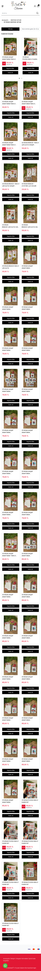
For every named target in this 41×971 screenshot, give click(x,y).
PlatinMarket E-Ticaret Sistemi (15, 968)
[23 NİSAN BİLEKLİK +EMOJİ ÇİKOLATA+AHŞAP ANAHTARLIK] (30, 131)
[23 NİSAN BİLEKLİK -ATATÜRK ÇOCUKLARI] (30, 172)
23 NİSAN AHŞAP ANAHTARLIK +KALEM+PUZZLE (27, 555)
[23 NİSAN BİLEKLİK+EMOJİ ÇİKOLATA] (11, 255)
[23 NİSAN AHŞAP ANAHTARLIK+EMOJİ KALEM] (30, 90)
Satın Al (10, 73)
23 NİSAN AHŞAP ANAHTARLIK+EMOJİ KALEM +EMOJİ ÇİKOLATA (8, 58)
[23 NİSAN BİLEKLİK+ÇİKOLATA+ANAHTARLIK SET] (11, 214)
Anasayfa (6, 959)
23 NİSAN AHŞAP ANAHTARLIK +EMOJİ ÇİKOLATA (9, 555)
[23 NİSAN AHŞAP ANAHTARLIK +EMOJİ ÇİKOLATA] (11, 542)
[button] (19, 78)
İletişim (13, 959)
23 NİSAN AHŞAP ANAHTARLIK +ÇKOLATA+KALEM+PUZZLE (30, 267)
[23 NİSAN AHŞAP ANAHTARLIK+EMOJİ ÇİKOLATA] (11, 90)
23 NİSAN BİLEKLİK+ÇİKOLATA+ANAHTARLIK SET (10, 226)
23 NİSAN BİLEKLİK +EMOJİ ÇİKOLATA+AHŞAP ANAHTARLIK (30, 144)
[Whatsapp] (5, 965)
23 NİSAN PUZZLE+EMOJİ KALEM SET (30, 58)
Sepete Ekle (10, 68)
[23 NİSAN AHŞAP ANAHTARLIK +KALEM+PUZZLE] (30, 542)
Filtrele (10, 29)
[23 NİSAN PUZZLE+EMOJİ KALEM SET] (30, 46)
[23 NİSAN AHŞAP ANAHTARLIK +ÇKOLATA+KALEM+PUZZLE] (30, 255)
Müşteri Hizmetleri (22, 959)
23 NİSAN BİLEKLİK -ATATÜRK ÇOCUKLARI (29, 185)
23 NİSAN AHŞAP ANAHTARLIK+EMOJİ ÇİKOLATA (8, 103)
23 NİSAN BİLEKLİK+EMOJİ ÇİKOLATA (10, 267)
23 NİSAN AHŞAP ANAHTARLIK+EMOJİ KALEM (28, 103)
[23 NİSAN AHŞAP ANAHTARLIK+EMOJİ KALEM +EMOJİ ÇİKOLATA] (10, 46)
